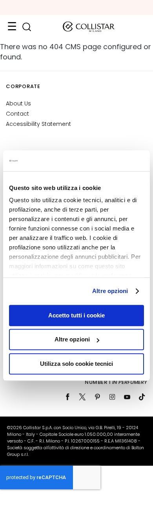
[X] (82, 397)
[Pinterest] (97, 397)
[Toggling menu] (12, 26)
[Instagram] (112, 397)
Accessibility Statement (38, 124)
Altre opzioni (110, 291)
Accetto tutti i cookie (76, 315)
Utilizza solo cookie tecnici (76, 363)
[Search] (26, 27)
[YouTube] (127, 397)
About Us (18, 103)
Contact (17, 114)
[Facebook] (67, 397)
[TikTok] (142, 397)
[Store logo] (89, 26)
